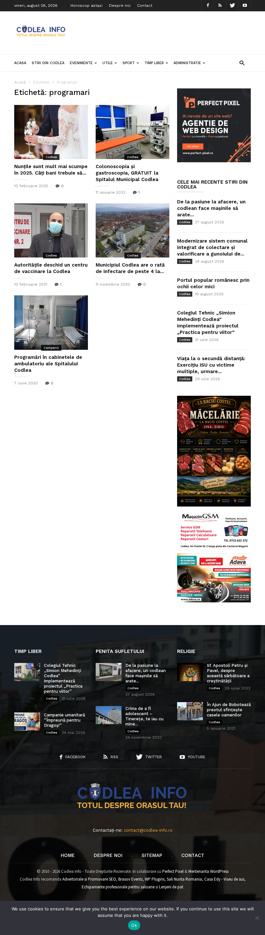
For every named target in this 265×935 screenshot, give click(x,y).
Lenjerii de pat (171, 887)
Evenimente (81, 63)
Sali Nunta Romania (184, 879)
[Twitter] (232, 5)
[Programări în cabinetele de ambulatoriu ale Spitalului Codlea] (51, 322)
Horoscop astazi (86, 5)
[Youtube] (244, 5)
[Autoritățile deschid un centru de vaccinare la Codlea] (51, 230)
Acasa (20, 63)
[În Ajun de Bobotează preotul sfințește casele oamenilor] (190, 711)
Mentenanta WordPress (208, 871)
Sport (128, 63)
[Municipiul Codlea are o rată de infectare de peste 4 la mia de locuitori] (132, 230)
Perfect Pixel (173, 871)
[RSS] (220, 5)
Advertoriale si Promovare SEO (89, 879)
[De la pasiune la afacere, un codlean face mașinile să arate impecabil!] (109, 672)
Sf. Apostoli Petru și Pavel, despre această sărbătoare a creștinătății (228, 673)
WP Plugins (154, 879)
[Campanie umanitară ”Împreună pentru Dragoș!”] (27, 722)
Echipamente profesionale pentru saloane (118, 887)
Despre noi (120, 5)
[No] (257, 918)
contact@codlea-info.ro (148, 830)
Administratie (187, 63)
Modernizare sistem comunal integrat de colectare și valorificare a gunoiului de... (212, 247)
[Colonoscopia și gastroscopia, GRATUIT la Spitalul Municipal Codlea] (132, 132)
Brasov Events (130, 879)
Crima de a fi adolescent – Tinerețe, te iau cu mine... (144, 716)
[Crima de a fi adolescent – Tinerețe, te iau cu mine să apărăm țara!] (109, 715)
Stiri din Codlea (48, 63)
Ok (134, 925)
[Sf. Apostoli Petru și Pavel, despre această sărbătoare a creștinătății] (190, 672)
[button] (242, 63)
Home (68, 855)
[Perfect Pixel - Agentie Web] (214, 160)
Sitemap (152, 855)
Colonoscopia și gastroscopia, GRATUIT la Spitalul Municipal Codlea (127, 173)
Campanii (51, 347)
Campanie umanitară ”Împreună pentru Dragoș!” (64, 720)
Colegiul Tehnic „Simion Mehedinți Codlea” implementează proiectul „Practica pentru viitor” (63, 678)
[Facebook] (208, 5)
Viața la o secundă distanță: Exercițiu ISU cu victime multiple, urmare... (211, 365)
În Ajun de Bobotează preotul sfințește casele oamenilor (229, 709)
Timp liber (154, 63)
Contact (144, 5)
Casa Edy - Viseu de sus (224, 879)
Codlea (51, 157)
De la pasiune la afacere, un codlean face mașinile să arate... (211, 208)
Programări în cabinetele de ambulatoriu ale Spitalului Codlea (48, 363)
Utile (107, 63)
